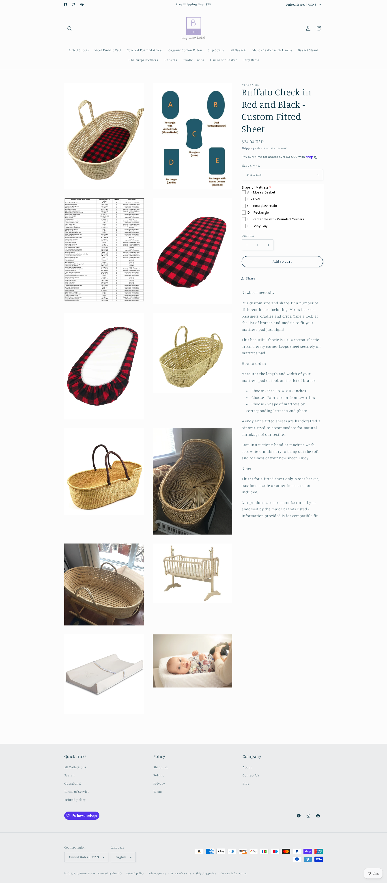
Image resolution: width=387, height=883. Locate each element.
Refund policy (75, 800)
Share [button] (250, 278)
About (247, 767)
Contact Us (251, 775)
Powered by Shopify (109, 873)
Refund (159, 775)
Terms (158, 791)
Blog (246, 783)
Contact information (234, 873)
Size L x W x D (251, 165)
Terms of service (181, 873)
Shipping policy (206, 873)
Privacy (159, 783)
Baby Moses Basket (85, 873)
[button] (69, 28)
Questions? (73, 783)
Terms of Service (76, 791)
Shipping (248, 148)
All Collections (75, 767)
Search (69, 775)
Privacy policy (157, 873)
